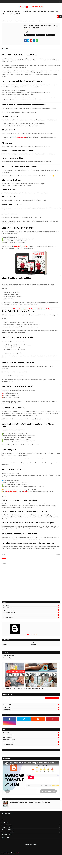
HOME (3, 11)
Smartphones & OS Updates (39, 11)
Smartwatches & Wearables (24, 11)
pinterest (33, 644)
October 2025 (31, 707)
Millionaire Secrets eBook (18, 137)
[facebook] (9, 719)
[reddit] (38, 719)
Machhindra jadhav (9, 656)
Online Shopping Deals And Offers (31, 7)
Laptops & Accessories (53, 11)
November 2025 (31, 704)
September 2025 (31, 709)
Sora (7, 852)
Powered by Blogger (32, 634)
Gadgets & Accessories (7, 13)
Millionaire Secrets (11, 491)
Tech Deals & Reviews (11, 11)
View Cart (41, 35)
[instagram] (9, 723)
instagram (5, 644)
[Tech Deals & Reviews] (31, 675)
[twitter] (24, 719)
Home (3, 20)
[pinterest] (52, 719)
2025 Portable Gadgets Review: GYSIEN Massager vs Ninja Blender (23, 688)
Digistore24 (26, 491)
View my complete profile (8, 657)
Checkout (51, 35)
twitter (33, 642)
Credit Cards (17, 13)
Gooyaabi (17, 852)
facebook (5, 642)
